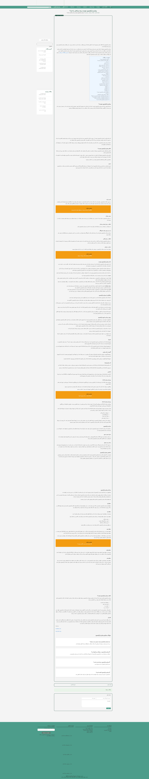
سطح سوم (106, 88)
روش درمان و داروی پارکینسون (102, 72)
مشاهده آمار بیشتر (44, 39)
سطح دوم (106, 87)
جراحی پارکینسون (105, 80)
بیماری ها (98, 6)
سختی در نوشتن (105, 68)
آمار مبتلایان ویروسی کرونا (88, 729)
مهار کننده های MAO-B (104, 79)
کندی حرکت (106, 62)
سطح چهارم (106, 89)
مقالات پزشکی (91, 12)
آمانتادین (106, 76)
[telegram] (58, 685)
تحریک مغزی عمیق (105, 81)
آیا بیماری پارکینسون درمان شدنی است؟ (101, 98)
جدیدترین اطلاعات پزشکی (64, 52)
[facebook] (68, 685)
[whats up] (61, 685)
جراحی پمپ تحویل (105, 82)
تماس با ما (109, 729)
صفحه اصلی (97, 12)
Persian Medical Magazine (72, 776)
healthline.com (58, 628)
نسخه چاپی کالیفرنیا (57, 6)
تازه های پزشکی (65, 6)
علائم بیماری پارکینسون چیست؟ (102, 60)
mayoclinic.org (58, 631)
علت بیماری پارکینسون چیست (103, 69)
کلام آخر (106, 93)
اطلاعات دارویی (104, 6)
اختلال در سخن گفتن (105, 67)
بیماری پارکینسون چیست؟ (104, 59)
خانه (110, 6)
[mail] (56, 685)
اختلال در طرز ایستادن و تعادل (103, 65)
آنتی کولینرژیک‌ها (105, 75)
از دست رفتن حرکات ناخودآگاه (103, 66)
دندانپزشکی (85, 6)
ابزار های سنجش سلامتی (88, 730)
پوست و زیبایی (91, 6)
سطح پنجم (106, 90)
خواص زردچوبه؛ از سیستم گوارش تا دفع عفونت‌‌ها (42, 59)
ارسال (108, 708)
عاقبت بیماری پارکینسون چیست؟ (102, 92)
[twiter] (66, 685)
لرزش (107, 61)
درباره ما (109, 728)
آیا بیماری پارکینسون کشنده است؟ (102, 99)
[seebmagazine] (52, 7)
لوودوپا (107, 73)
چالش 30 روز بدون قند (42, 54)
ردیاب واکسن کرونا (89, 728)
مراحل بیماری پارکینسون (104, 85)
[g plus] (63, 685)
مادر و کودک (72, 6)
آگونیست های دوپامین (105, 74)
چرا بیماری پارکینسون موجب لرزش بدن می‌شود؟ (99, 95)
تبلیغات (110, 731)
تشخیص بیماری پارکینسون (103, 83)
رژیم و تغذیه (79, 6)
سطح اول (106, 86)
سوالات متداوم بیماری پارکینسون (103, 94)
